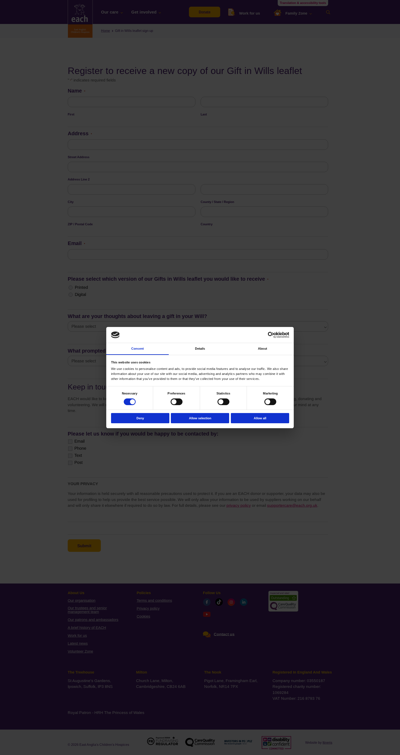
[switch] (176, 401)
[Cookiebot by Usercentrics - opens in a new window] (271, 335)
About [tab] (262, 348)
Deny (140, 418)
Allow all (260, 418)
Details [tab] (200, 348)
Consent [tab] (137, 348)
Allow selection (200, 418)
